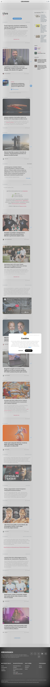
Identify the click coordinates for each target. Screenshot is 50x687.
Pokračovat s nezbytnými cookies (34, 335)
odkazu (29, 347)
